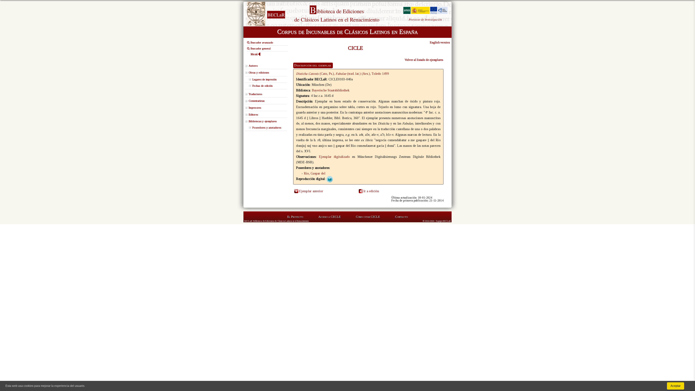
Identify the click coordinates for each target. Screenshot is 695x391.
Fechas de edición (262, 85)
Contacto (401, 216)
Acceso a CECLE (329, 216)
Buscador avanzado (261, 42)
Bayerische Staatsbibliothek (331, 90)
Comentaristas (257, 100)
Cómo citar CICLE (368, 216)
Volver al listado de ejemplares (424, 59)
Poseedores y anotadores (266, 127)
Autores (253, 65)
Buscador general (260, 48)
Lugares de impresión (264, 79)
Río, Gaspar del (314, 173)
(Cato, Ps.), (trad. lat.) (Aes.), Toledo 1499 (342, 73)
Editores (253, 114)
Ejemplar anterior (311, 191)
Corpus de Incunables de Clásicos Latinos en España (347, 31)
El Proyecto (295, 216)
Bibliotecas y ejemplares (263, 121)
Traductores (255, 94)
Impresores (255, 107)
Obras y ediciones (259, 72)
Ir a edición (371, 191)
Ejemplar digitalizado (334, 157)
